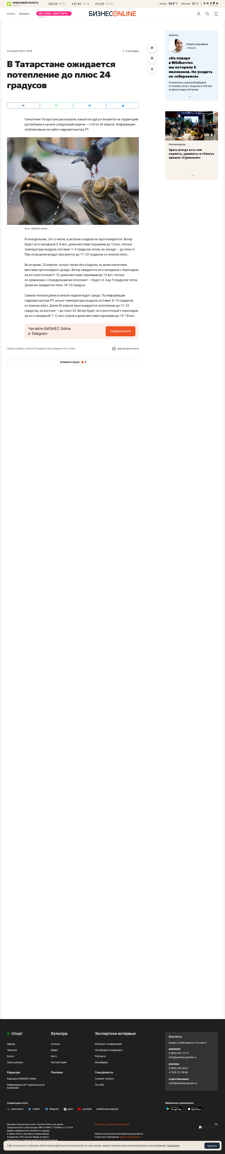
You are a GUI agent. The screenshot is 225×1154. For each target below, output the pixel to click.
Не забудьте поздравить (109, 1050)
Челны (163, 3)
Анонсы (55, 1044)
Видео (54, 1050)
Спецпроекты (104, 1072)
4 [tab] (192, 175)
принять (212, 1145)
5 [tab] (194, 175)
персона (173, 35)
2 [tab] (191, 96)
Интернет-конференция (108, 1044)
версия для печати (128, 348)
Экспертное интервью (115, 1033)
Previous (170, 96)
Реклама (57, 1072)
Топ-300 (99, 1084)
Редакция (13, 1072)
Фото (54, 1056)
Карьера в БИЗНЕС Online (21, 1078)
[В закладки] (152, 58)
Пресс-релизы (15, 1062)
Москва (185, 3)
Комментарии (73, 362)
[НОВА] (54, 14)
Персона (12, 1050)
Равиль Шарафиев (197, 44)
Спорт (17, 1033)
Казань (11, 13)
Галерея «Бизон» (104, 1078)
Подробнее (173, 1145)
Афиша (11, 1044)
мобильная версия (107, 1109)
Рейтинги (100, 1056)
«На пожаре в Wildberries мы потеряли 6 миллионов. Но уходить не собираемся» (190, 67)
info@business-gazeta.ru (182, 1057)
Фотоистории (58, 1062)
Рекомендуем (177, 144)
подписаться (120, 331)
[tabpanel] (191, 65)
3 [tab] (192, 96)
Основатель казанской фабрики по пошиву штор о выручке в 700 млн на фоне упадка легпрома (190, 86)
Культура (59, 1033)
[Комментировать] (152, 48)
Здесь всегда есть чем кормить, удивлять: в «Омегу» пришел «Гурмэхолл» (191, 153)
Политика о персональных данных (112, 1124)
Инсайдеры (101, 1062)
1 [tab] (189, 96)
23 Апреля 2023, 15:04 (19, 51)
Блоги (10, 1056)
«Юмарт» (191, 47)
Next (214, 96)
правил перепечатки (129, 1137)
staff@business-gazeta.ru (183, 1083)
